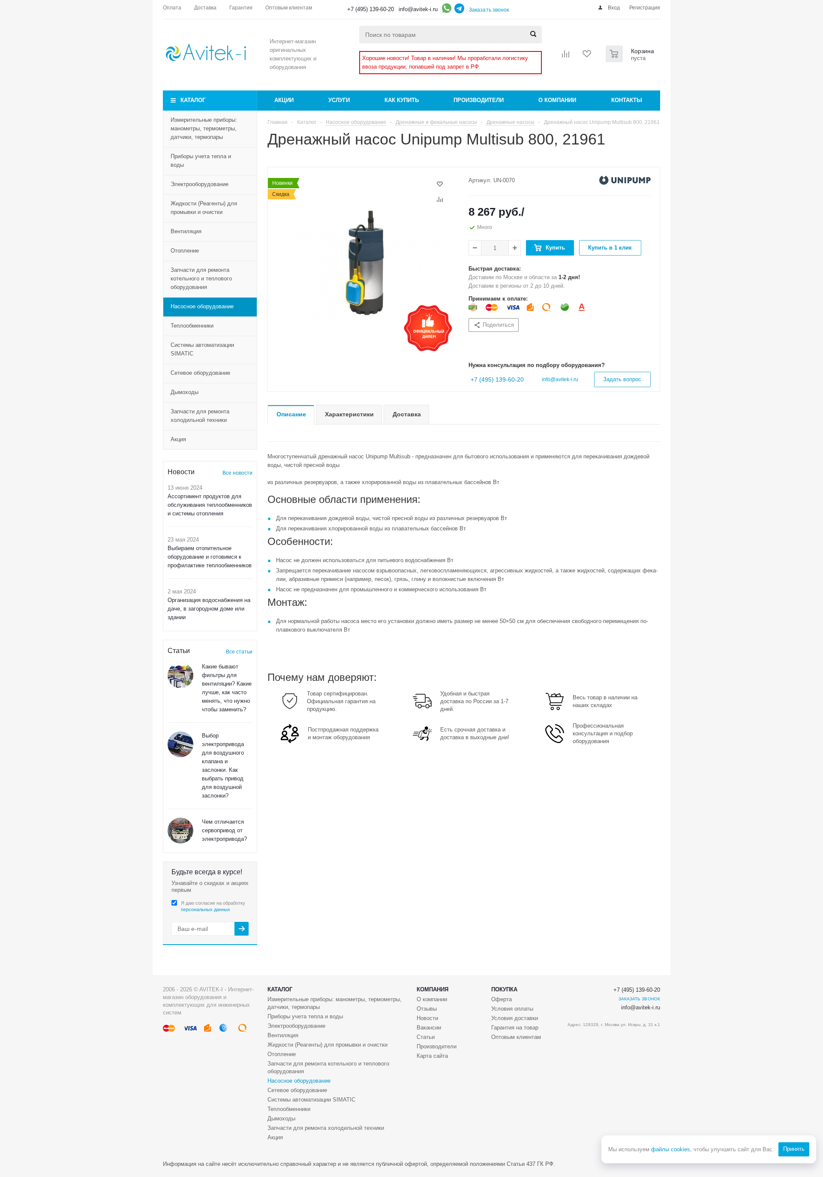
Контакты (626, 100)
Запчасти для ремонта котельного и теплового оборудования (201, 278)
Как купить (401, 100)
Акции (284, 100)
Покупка (504, 989)
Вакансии (429, 1027)
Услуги (339, 100)
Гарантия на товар (514, 1027)
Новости (427, 1018)
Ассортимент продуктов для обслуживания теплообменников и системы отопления (210, 505)
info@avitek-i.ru (418, 9)
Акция (178, 439)
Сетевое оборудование (200, 373)
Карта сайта (432, 1056)
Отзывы (427, 1008)
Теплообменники (192, 325)
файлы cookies (670, 1149)
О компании (557, 100)
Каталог (192, 100)
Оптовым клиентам (516, 1037)
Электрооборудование (199, 184)
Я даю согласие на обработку (213, 906)
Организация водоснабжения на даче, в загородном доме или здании (209, 608)
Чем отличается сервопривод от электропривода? (224, 830)
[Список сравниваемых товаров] (566, 57)
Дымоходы (184, 392)
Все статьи (239, 652)
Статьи (426, 1037)
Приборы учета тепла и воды (201, 160)
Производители (479, 100)
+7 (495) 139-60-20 (370, 9)
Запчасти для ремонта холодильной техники (200, 415)
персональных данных (205, 909)
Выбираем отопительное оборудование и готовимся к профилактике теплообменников (210, 557)
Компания (432, 989)
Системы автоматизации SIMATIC (202, 349)
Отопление (185, 250)
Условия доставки (514, 1018)
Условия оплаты (512, 1008)
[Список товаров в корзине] (631, 60)
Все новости (237, 473)
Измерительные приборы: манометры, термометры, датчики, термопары (204, 128)
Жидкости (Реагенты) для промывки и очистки (204, 207)
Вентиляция (186, 231)
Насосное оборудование (202, 306)
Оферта (501, 999)
